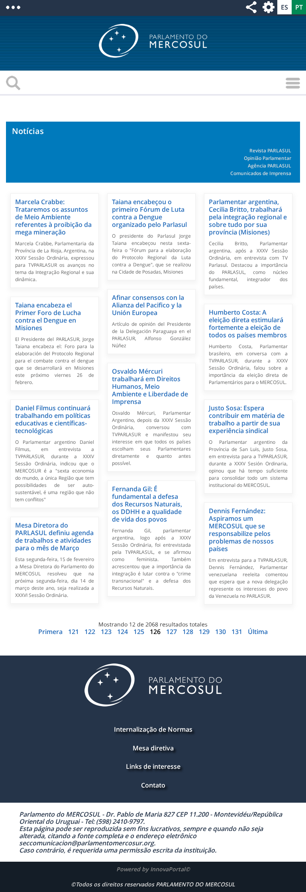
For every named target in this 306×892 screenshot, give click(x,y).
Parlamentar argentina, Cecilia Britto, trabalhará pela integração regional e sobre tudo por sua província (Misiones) (248, 216)
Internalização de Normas (153, 729)
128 (188, 631)
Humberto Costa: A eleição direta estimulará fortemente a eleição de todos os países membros (248, 323)
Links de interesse (153, 766)
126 (155, 631)
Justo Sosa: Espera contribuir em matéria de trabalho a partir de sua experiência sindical (246, 419)
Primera (51, 631)
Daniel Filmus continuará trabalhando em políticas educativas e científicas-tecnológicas (52, 419)
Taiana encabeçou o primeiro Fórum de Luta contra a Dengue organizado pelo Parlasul (149, 213)
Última (258, 631)
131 (237, 631)
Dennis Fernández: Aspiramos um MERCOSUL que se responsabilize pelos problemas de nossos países (241, 529)
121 (74, 631)
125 (139, 631)
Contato (153, 785)
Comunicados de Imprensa (260, 173)
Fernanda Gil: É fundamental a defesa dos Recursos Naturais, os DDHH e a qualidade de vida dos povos (147, 504)
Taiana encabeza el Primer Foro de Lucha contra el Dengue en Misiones (48, 316)
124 (123, 631)
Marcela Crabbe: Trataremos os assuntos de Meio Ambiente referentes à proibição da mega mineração (53, 216)
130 (221, 631)
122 (90, 631)
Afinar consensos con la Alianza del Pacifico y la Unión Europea (148, 305)
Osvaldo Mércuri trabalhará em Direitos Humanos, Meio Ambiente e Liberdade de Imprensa (150, 386)
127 (172, 631)
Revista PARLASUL (270, 150)
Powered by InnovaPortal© (153, 869)
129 (205, 631)
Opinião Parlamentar (267, 158)
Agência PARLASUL (269, 165)
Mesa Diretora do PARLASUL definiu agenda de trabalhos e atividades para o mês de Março (54, 536)
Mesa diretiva (153, 748)
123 (107, 631)
